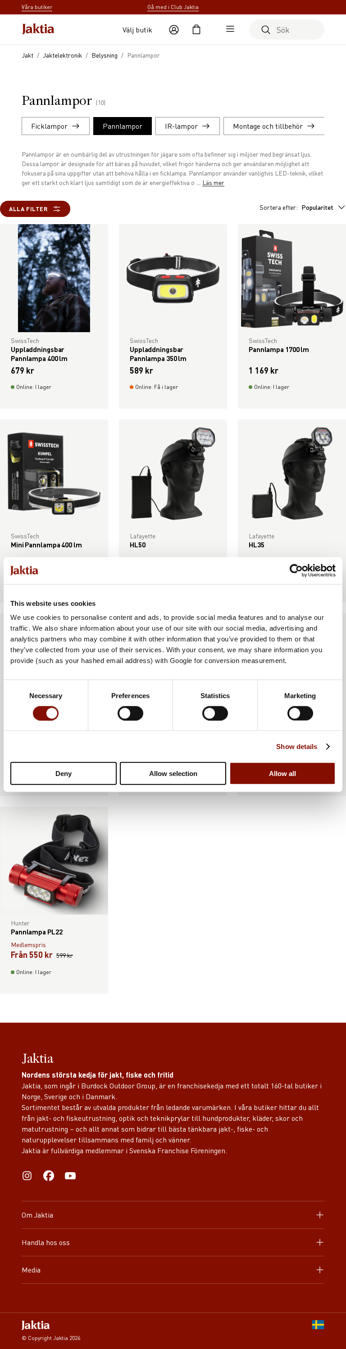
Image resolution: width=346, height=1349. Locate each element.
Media (31, 1269)
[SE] (318, 1331)
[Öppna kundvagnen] (196, 30)
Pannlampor (122, 126)
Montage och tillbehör (268, 126)
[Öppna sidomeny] (228, 29)
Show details (296, 746)
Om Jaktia (37, 1214)
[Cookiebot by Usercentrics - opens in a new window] (296, 570)
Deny (63, 773)
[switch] (130, 713)
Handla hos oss (46, 1242)
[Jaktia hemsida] (38, 29)
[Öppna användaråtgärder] (174, 29)
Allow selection (173, 773)
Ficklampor (49, 126)
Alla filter (28, 208)
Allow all (282, 773)
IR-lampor (181, 126)
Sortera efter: (296, 207)
